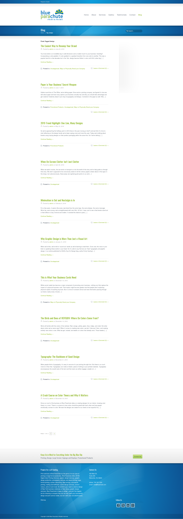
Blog (140, 14)
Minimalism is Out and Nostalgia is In (58, 200)
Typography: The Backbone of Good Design (60, 356)
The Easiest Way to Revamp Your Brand (59, 46)
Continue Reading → (47, 62)
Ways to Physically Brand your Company (72, 69)
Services (102, 14)
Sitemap (43, 500)
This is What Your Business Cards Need (58, 277)
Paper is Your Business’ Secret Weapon (58, 84)
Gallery (111, 14)
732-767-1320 (98, 482)
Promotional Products (57, 107)
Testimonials (122, 14)
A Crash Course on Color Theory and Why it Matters (64, 395)
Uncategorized (54, 69)
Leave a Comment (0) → (100, 68)
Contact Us (137, 457)
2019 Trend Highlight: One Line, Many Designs (62, 123)
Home (86, 14)
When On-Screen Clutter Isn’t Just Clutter (60, 162)
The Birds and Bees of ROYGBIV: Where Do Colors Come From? (70, 318)
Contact (132, 14)
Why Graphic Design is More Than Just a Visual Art (64, 239)
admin (51, 49)
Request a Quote (45, 2)
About (94, 14)
